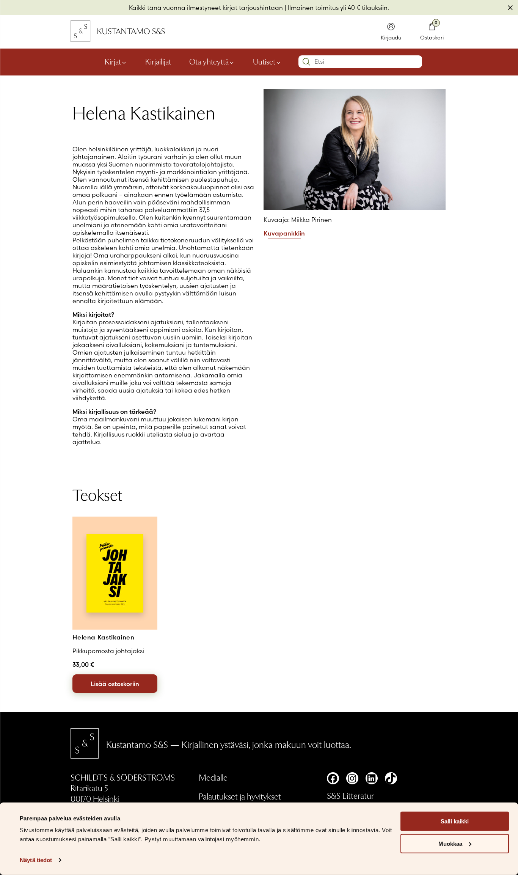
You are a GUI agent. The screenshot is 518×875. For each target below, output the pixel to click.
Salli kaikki (455, 821)
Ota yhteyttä (209, 61)
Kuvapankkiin (284, 233)
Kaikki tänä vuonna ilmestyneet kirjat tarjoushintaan (206, 7)
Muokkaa (450, 843)
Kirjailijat (158, 61)
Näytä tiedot (36, 860)
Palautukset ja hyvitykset (240, 796)
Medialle (213, 777)
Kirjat (113, 61)
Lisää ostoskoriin (115, 684)
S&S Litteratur (350, 795)
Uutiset (264, 61)
